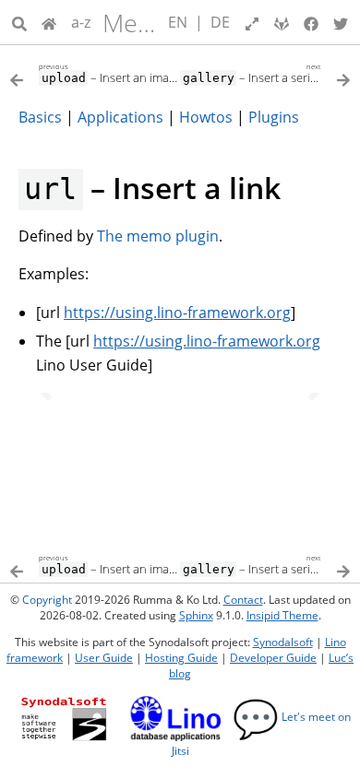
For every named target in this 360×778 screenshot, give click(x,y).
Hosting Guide (181, 658)
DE (220, 22)
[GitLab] (281, 22)
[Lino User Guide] (49, 22)
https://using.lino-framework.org (177, 312)
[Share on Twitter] (340, 22)
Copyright (47, 599)
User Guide (104, 658)
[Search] (19, 22)
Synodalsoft (283, 642)
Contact (243, 599)
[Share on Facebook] (311, 22)
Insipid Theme (282, 615)
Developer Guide (273, 658)
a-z (80, 22)
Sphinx (196, 615)
